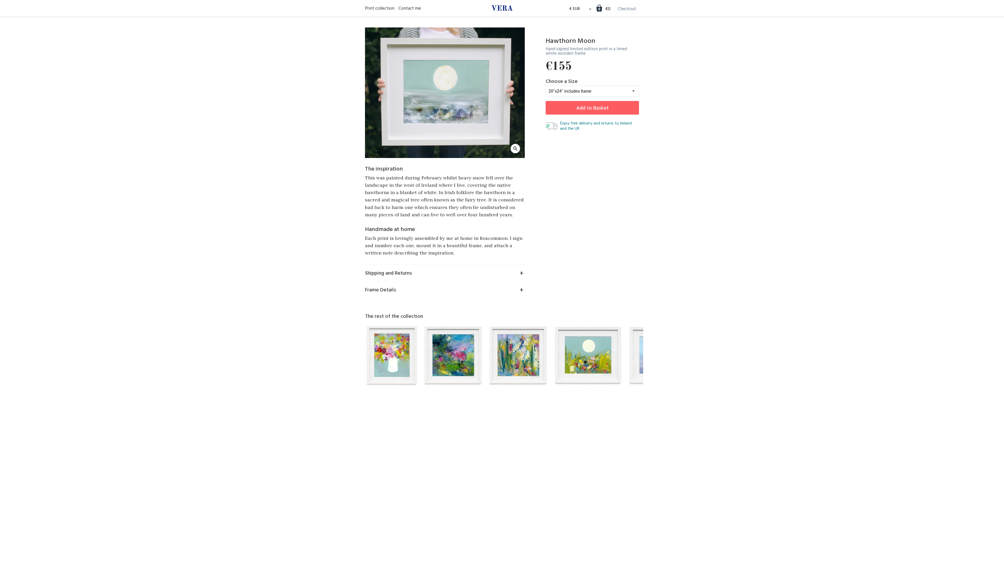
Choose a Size (562, 81)
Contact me (409, 8)
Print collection (379, 8)
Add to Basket (592, 108)
